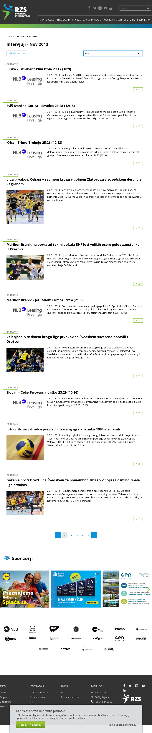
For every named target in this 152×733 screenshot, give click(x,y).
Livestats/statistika (39, 692)
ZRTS (132, 20)
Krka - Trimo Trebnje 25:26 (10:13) (34, 142)
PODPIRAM (108, 20)
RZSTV (140, 20)
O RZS (3, 692)
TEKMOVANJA (63, 20)
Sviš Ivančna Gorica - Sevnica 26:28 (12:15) (40, 105)
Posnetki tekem (38, 697)
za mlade (96, 20)
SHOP (148, 20)
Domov (10, 36)
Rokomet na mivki (70, 697)
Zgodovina (5, 701)
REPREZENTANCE (80, 20)
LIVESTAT (50, 20)
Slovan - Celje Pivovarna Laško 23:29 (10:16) (42, 392)
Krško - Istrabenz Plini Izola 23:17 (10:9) (38, 69)
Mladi (64, 692)
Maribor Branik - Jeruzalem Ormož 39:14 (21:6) (44, 300)
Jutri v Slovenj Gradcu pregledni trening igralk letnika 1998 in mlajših (63, 429)
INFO (41, 20)
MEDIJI (119, 20)
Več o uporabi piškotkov (122, 724)
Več (138, 89)
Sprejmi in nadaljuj (30, 724)
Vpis (126, 20)
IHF (32, 701)
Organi (3, 697)
